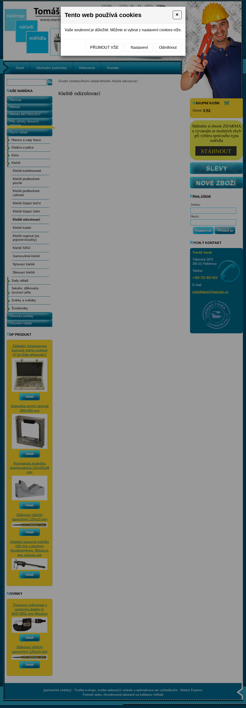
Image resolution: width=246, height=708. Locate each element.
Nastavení (139, 47)
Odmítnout (168, 47)
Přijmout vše (104, 47)
